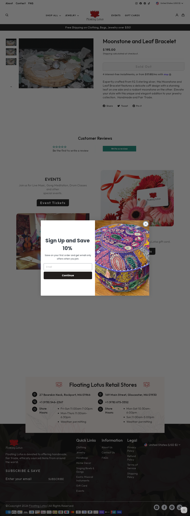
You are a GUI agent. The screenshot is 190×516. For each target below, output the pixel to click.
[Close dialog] (145, 223)
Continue (68, 275)
